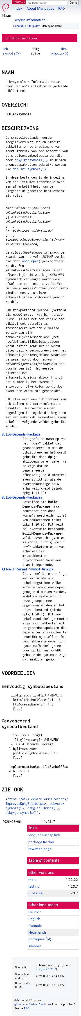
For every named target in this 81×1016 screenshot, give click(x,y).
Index (18, 8)
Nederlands (37, 932)
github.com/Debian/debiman (32, 1004)
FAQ (61, 8)
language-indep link (44, 835)
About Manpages (40, 8)
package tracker (41, 842)
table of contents (44, 860)
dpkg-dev (34, 25)
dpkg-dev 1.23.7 (46, 969)
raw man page (40, 849)
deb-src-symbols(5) (29, 169)
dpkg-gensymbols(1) (31, 160)
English (34, 919)
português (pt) (39, 939)
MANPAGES (20, 1)
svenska (35, 946)
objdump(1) (31, 261)
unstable (20, 25)
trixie (32, 880)
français (35, 925)
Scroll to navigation (21, 38)
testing (33, 886)
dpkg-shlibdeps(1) (43, 808)
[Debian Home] (5, 9)
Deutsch (35, 912)
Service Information (29, 20)
